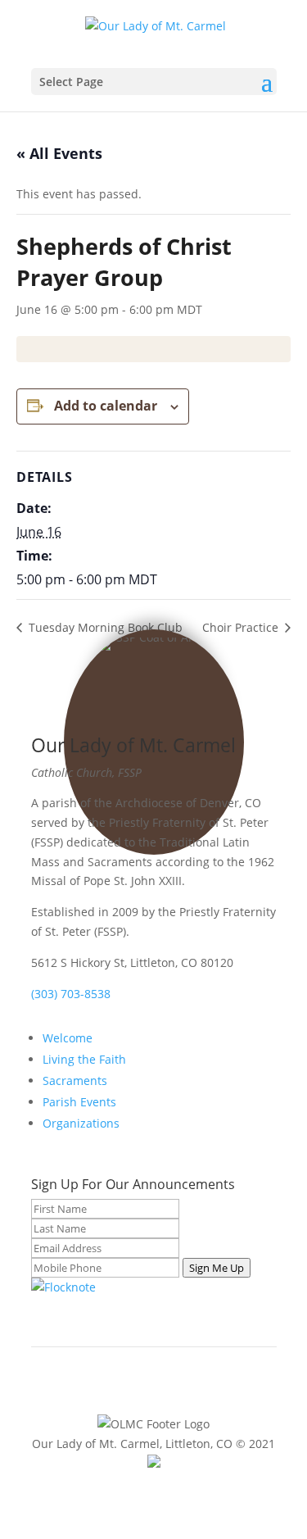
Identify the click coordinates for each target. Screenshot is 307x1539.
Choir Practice (242, 627)
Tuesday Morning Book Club (104, 627)
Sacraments (75, 1080)
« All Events (59, 153)
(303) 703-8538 (71, 993)
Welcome (68, 1038)
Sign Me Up (216, 1267)
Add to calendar (105, 406)
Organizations (81, 1123)
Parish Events (79, 1102)
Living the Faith (84, 1059)
